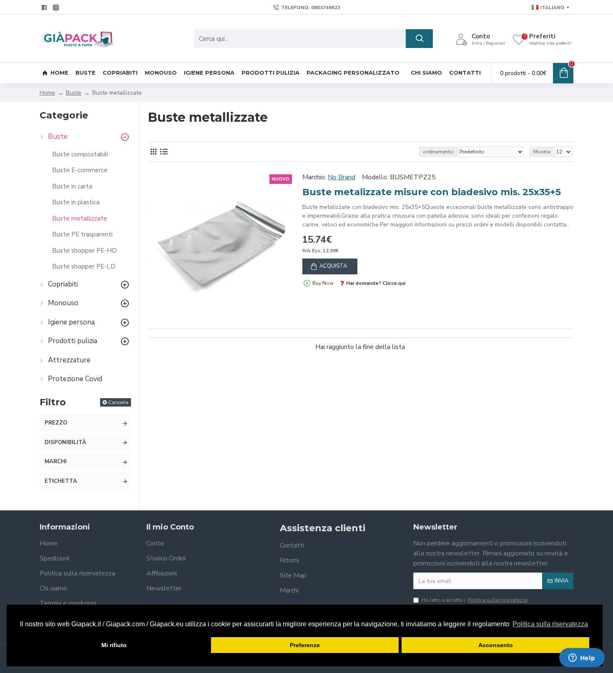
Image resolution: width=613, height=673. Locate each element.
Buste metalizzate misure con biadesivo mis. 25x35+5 (431, 192)
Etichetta (61, 481)
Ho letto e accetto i (475, 600)
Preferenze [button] (305, 645)
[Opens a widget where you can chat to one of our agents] (582, 658)
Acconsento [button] (495, 645)
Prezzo (56, 423)
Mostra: (542, 151)
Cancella (118, 402)
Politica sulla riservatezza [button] (550, 624)
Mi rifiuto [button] (114, 645)
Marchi (56, 461)
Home (47, 93)
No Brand (341, 177)
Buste (73, 93)
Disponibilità (65, 442)
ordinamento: (439, 151)
